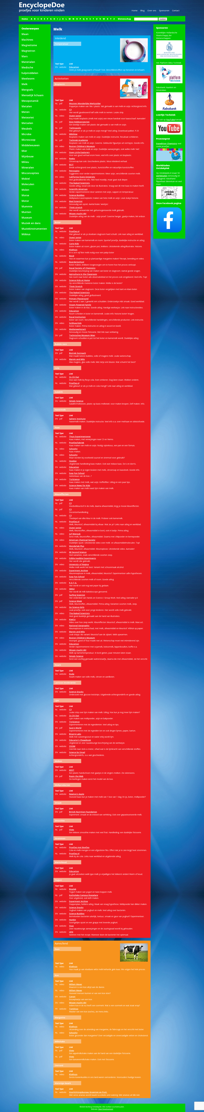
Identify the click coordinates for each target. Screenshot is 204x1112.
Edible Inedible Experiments (82, 558)
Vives (71, 829)
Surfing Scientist (77, 595)
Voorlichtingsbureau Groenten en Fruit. (88, 1092)
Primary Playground (78, 298)
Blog (142, 10)
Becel (71, 256)
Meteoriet (28, 117)
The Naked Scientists (79, 183)
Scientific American (78, 189)
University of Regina (79, 564)
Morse (25, 195)
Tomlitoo (73, 1008)
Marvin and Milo (77, 359)
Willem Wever (75, 984)
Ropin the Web (76, 776)
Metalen (27, 106)
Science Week (75, 601)
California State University (82, 177)
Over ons (151, 10)
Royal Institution (77, 317)
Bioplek (72, 889)
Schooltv (73, 448)
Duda (71, 674)
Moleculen (28, 184)
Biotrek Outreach (77, 353)
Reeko (72, 158)
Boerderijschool (76, 262)
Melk (24, 84)
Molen (25, 189)
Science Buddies (76, 195)
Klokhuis (73, 249)
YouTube (170, 119)
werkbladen (161, 175)
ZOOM (72, 746)
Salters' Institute (77, 418)
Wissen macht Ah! (77, 213)
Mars (25, 56)
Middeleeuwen (31, 145)
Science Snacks (76, 691)
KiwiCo (72, 619)
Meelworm (28, 78)
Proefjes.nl (74, 231)
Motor (25, 201)
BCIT (71, 164)
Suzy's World (75, 728)
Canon (72, 996)
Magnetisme (29, 45)
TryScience (74, 479)
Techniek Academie (78, 140)
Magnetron (28, 50)
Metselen (27, 123)
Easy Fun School (77, 473)
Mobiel (26, 178)
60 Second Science (77, 552)
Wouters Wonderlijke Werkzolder (85, 103)
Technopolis (75, 128)
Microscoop (28, 139)
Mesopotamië (30, 100)
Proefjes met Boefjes (79, 847)
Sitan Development (105, 1109)
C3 (70, 109)
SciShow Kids (75, 323)
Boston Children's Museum (82, 146)
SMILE (72, 589)
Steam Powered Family (80, 304)
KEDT (71, 770)
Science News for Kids (79, 485)
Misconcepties (30, 173)
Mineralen (28, 167)
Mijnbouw (28, 156)
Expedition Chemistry (166, 143)
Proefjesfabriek (76, 442)
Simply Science (76, 401)
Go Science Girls (76, 607)
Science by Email (77, 752)
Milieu (25, 162)
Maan (25, 34)
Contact (175, 10)
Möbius (26, 234)
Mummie (27, 206)
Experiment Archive (78, 570)
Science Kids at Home (79, 280)
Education (74, 67)
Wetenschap (124, 19)
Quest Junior (75, 115)
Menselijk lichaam (33, 95)
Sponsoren (164, 10)
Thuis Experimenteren (80, 436)
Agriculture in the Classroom (83, 274)
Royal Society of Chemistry (82, 268)
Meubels (27, 128)
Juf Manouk (74, 534)
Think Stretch (75, 286)
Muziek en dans (31, 223)
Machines (27, 39)
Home (135, 10)
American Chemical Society (82, 540)
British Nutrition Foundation (83, 812)
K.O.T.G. (73, 582)
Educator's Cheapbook (80, 740)
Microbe (26, 134)
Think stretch (75, 207)
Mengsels (27, 89)
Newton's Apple (76, 794)
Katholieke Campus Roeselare (83, 895)
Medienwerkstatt (77, 329)
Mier (24, 150)
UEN (71, 932)
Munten (26, 212)
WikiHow (73, 134)
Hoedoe (72, 461)
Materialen (28, 62)
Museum (27, 217)
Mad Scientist (75, 201)
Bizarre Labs (75, 734)
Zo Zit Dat (74, 377)
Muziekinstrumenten (34, 228)
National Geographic (79, 625)
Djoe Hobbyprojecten (79, 122)
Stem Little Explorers (79, 152)
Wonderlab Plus (76, 546)
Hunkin (72, 919)
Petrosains (74, 170)
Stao (71, 925)
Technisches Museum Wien (82, 335)
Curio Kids (74, 243)
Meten (26, 112)
